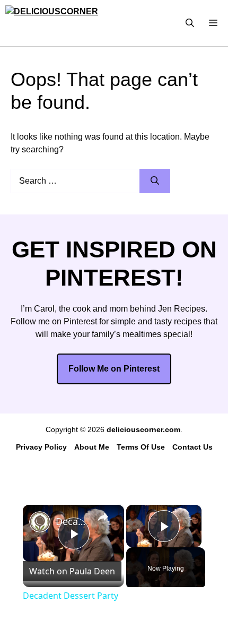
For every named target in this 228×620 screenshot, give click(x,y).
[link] (39, 521)
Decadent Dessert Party (72, 521)
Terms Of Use (141, 447)
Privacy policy (41, 447)
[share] (102, 517)
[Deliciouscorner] (58, 23)
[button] (189, 23)
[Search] (154, 181)
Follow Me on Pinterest (114, 368)
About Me (91, 447)
